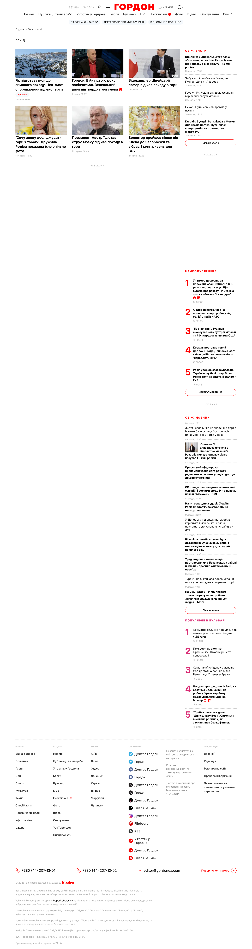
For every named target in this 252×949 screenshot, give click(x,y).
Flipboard (141, 823)
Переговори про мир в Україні (124, 22)
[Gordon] (134, 7)
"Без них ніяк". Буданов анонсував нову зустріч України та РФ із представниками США (214, 332)
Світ (18, 776)
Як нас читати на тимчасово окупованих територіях (220, 787)
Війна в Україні (25, 753)
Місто (94, 746)
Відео (191, 14)
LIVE (143, 14)
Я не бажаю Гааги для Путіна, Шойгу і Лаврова (206, 79)
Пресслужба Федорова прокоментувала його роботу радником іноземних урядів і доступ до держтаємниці (210, 472)
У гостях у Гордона (91, 14)
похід (40, 29)
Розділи (58, 746)
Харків (95, 783)
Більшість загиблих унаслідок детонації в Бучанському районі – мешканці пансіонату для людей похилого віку (208, 544)
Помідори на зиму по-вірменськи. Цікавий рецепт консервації (212, 652)
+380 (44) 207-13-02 (99, 870)
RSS (137, 831)
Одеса (95, 768)
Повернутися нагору (215, 870)
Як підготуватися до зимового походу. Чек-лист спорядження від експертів (39, 84)
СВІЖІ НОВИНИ (197, 417)
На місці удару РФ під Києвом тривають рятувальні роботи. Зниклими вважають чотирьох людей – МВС (206, 597)
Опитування (209, 14)
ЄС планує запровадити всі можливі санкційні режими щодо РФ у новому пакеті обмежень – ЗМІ (210, 490)
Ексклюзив (159, 14)
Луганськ (97, 805)
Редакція (210, 761)
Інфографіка (23, 820)
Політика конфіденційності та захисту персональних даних (179, 770)
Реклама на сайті (215, 768)
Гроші (19, 768)
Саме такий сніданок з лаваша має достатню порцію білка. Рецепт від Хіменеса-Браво (213, 671)
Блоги (114, 14)
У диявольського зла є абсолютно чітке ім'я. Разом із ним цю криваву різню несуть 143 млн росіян (208, 62)
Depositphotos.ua (63, 900)
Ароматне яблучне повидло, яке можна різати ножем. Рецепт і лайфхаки (215, 633)
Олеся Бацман (145, 808)
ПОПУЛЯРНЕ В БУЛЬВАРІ (205, 620)
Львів (94, 761)
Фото (179, 14)
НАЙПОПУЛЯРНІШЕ (200, 271)
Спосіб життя (24, 805)
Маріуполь (98, 798)
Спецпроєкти (62, 835)
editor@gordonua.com (162, 870)
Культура (21, 790)
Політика (21, 761)
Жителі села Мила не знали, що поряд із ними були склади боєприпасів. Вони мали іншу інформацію (210, 431)
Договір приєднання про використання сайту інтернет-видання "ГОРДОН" (180, 788)
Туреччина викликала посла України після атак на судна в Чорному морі (210, 580)
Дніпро (95, 790)
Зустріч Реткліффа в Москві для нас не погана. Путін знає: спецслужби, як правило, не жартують (210, 126)
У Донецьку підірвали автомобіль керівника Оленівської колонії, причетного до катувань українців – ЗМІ (209, 525)
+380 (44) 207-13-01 (38, 870)
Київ (94, 753)
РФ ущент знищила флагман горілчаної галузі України (209, 94)
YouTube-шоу (62, 827)
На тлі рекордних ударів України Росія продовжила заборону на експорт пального (207, 507)
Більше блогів (211, 142)
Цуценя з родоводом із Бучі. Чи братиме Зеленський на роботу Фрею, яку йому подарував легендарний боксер (214, 693)
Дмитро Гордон (146, 754)
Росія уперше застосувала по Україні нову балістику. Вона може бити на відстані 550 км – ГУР (214, 375)
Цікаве (19, 827)
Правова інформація (218, 776)
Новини (28, 14)
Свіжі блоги (196, 50)
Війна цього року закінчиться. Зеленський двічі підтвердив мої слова (95, 84)
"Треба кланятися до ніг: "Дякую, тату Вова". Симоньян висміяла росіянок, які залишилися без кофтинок (213, 717)
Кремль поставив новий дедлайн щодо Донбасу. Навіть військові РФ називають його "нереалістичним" (214, 353)
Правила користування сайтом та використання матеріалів (180, 754)
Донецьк (97, 776)
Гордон (19, 29)
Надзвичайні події (27, 813)
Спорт (19, 783)
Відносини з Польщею (165, 22)
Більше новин (211, 610)
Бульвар (129, 14)
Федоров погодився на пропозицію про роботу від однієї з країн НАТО (212, 313)
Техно (19, 798)
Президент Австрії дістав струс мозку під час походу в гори (97, 142)
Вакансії (209, 753)
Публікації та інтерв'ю (55, 14)
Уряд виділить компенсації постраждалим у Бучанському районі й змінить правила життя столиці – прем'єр (211, 564)
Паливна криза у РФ (84, 22)
